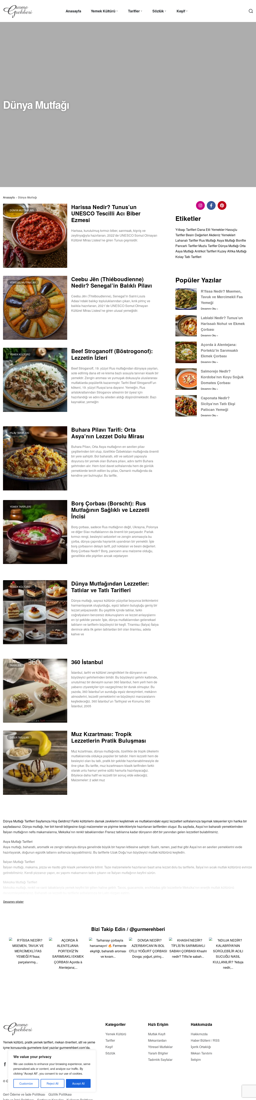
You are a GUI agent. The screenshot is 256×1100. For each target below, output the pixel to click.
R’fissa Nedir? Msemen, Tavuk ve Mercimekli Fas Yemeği (222, 296)
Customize (26, 1083)
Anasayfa (9, 197)
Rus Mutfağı (207, 240)
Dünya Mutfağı (228, 245)
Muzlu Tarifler (207, 245)
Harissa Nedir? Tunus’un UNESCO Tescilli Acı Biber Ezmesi (106, 213)
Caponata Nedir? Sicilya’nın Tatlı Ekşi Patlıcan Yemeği (218, 403)
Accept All (78, 1083)
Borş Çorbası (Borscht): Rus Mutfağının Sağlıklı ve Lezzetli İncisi (110, 509)
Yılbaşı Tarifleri (185, 229)
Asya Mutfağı (226, 240)
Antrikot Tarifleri (206, 251)
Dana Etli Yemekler (211, 229)
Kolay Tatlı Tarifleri (188, 256)
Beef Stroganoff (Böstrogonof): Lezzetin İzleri (112, 354)
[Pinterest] (222, 205)
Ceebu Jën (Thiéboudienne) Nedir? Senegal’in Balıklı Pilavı (111, 282)
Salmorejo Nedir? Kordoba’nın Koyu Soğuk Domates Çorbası (222, 377)
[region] (52, 1071)
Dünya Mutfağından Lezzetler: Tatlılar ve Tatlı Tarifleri (110, 586)
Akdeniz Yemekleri (222, 235)
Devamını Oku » (80, 250)
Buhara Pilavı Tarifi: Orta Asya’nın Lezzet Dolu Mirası (107, 432)
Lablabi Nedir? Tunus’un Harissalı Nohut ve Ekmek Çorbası (223, 323)
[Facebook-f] (211, 205)
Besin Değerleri (197, 235)
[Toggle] (13, 901)
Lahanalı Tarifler (186, 240)
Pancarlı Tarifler (186, 245)
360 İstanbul (87, 662)
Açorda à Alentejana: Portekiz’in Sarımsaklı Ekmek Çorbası (219, 350)
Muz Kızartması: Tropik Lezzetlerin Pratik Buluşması (108, 737)
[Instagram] (200, 205)
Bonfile (241, 240)
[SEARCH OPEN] (251, 11)
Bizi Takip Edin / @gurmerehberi (128, 929)
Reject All (52, 1083)
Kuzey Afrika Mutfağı (232, 251)
